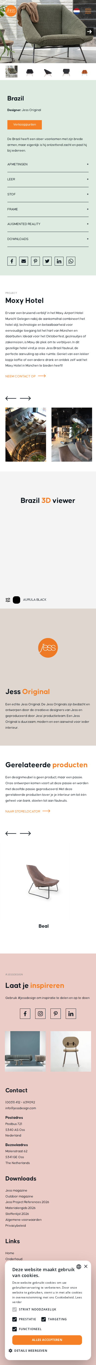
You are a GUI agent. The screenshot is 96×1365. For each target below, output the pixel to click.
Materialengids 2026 (20, 1208)
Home (9, 1253)
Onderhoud (13, 1259)
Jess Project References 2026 (27, 1202)
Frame (12, 209)
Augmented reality (23, 224)
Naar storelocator (23, 811)
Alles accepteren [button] (47, 1340)
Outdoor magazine (19, 1196)
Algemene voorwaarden (23, 1220)
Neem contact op (20, 376)
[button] (29, 1350)
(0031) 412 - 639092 (20, 1102)
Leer (11, 179)
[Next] (90, 32)
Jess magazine (16, 1190)
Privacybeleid (15, 1225)
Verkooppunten (24, 124)
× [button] (85, 1266)
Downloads (17, 239)
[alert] (48, 1310)
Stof (11, 194)
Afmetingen (17, 164)
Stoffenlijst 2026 (17, 1214)
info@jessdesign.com (20, 1108)
